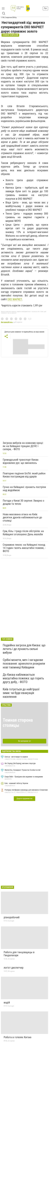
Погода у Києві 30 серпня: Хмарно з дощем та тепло (23, 502)
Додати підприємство (24, 798)
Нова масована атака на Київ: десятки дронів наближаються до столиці (22, 517)
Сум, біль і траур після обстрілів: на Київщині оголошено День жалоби (23, 533)
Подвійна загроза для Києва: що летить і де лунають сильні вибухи (24, 648)
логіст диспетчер (13, 967)
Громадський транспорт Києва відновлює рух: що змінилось (20, 461)
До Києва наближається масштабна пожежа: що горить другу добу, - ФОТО (23, 678)
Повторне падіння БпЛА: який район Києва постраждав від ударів (24, 475)
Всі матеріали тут (24, 741)
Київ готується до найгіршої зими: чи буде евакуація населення (21, 692)
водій (7, 1002)
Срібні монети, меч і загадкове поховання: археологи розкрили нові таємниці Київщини (24, 663)
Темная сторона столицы (18, 722)
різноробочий (11, 917)
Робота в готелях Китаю (17, 1037)
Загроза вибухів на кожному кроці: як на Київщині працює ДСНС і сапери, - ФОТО (23, 446)
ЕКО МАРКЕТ (15, 299)
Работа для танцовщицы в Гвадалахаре (19, 954)
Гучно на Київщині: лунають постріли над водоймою (24, 488)
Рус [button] (45, 8)
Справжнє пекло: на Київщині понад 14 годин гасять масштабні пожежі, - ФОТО (24, 548)
